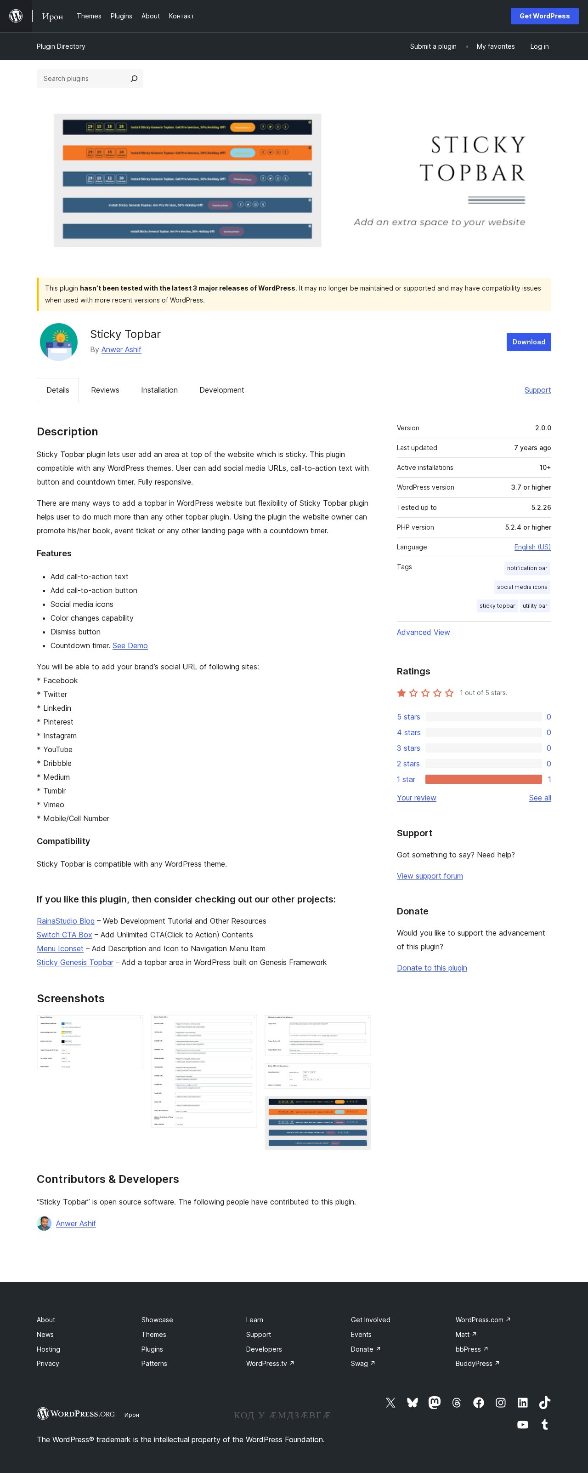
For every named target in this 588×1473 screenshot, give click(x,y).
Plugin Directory (61, 46)
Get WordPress (545, 16)
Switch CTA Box (64, 934)
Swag (363, 1363)
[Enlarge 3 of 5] (358, 1027)
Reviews (105, 389)
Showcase (157, 1320)
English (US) (532, 547)
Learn (254, 1320)
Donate (366, 1349)
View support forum (430, 875)
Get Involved (370, 1320)
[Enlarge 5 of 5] (358, 1108)
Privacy (48, 1363)
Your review (416, 797)
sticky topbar (497, 605)
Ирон (131, 1414)
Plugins (152, 1349)
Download (529, 342)
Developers (264, 1349)
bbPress (472, 1349)
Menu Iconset (60, 948)
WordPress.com (483, 1320)
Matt (466, 1334)
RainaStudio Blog (66, 920)
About (46, 1320)
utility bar (535, 605)
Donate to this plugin (432, 967)
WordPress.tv (270, 1363)
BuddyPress (478, 1363)
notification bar (527, 568)
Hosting (48, 1349)
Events (361, 1334)
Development (221, 389)
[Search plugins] (134, 78)
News (45, 1334)
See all (540, 797)
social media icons (522, 586)
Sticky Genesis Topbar (75, 962)
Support (538, 389)
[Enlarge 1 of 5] (131, 1027)
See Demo (130, 645)
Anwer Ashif (121, 349)
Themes (153, 1334)
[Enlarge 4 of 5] (358, 1075)
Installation (159, 389)
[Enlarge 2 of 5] (244, 1027)
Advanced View (423, 632)
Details (57, 389)
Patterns (154, 1363)
